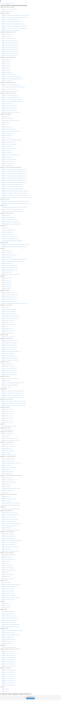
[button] (0, 0)
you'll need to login (34, 697)
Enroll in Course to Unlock (30, 698)
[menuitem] (0, 2)
